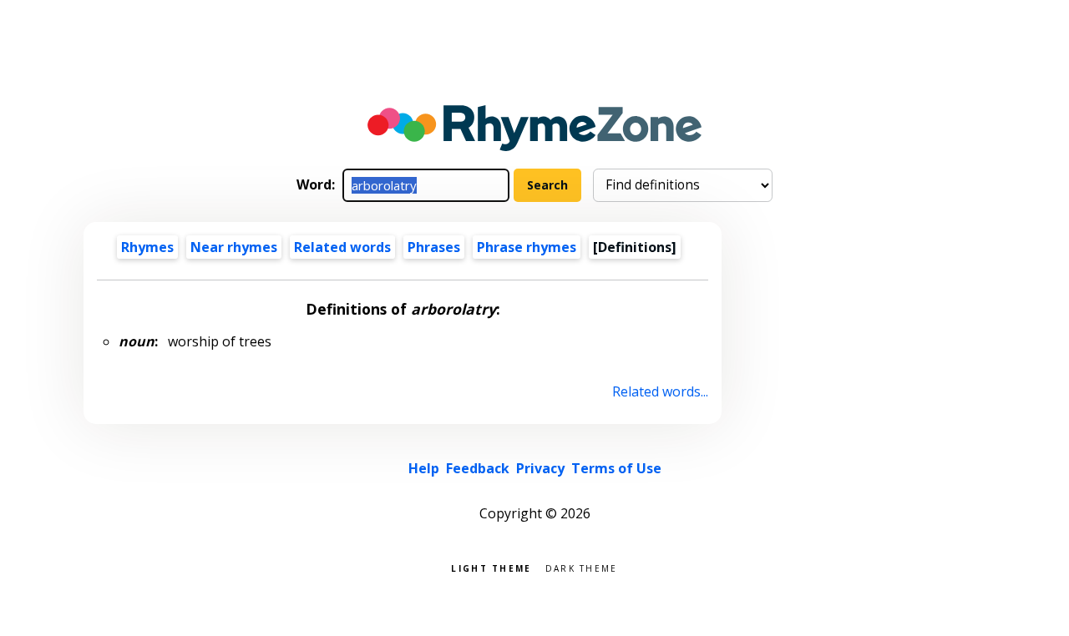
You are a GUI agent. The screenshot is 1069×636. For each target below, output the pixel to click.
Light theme (491, 567)
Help (423, 468)
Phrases (434, 247)
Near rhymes (233, 247)
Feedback (477, 468)
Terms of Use (616, 468)
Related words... (660, 391)
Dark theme (581, 567)
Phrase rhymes (526, 247)
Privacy (540, 468)
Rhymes (147, 247)
